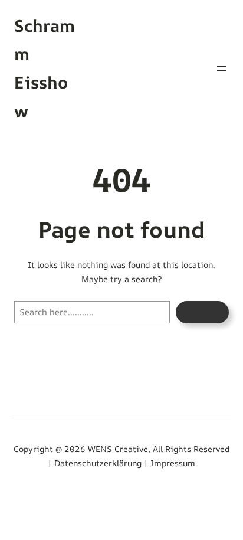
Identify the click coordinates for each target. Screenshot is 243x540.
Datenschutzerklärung (98, 463)
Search (202, 312)
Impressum (172, 463)
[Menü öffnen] (222, 68)
